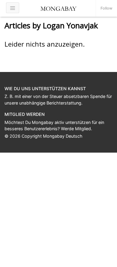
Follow (106, 8)
